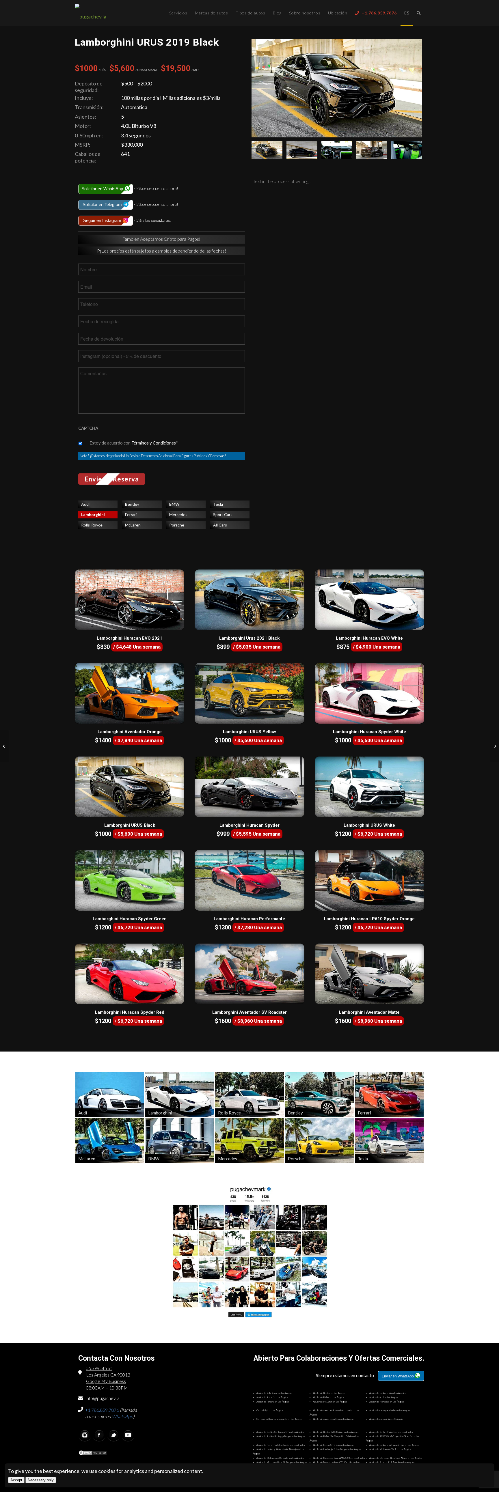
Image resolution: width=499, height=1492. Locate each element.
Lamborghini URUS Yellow (249, 731)
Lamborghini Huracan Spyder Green (130, 918)
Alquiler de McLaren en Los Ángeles (330, 1401)
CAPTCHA (88, 428)
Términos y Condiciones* (154, 442)
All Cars (220, 524)
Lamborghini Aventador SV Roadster (249, 1012)
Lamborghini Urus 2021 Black (249, 638)
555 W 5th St (99, 1368)
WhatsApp (122, 1416)
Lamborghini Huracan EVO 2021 (129, 638)
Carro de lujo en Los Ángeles (269, 1410)
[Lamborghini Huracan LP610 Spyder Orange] (369, 880)
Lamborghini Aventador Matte (369, 1012)
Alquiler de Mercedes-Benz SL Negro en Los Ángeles (281, 1462)
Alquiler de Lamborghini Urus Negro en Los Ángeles (337, 1449)
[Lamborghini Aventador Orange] (129, 693)
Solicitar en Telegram (103, 204)
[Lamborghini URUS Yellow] (249, 693)
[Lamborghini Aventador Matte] (369, 974)
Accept (16, 1480)
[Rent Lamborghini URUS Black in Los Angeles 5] (336, 150)
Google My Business (106, 1381)
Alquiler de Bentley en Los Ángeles (329, 1393)
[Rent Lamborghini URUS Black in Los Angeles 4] (406, 150)
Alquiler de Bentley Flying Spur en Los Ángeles (391, 1432)
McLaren (133, 524)
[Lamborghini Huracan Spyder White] (369, 693)
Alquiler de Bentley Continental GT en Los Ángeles (280, 1432)
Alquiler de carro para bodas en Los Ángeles (389, 1410)
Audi (85, 504)
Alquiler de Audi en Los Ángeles (383, 1397)
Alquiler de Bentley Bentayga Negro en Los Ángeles (280, 1436)
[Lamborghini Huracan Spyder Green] (129, 880)
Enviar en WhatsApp (398, 1376)
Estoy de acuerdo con (134, 442)
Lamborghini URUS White (369, 825)
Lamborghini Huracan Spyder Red (129, 1012)
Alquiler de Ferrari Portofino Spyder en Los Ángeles (280, 1445)
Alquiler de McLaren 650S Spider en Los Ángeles (280, 1457)
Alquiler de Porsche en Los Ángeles (272, 1401)
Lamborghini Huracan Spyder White (369, 731)
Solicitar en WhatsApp (102, 188)
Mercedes (178, 514)
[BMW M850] (4, 746)
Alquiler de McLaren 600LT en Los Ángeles (390, 1449)
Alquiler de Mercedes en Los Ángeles (386, 1401)
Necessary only (41, 1480)
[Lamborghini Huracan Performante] (249, 880)
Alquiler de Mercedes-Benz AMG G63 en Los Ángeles (339, 1457)
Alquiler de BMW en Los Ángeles (328, 1397)
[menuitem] (178, 13)
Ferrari (131, 514)
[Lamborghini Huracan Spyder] (249, 787)
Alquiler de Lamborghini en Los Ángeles (387, 1393)
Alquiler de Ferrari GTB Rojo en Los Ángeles (333, 1445)
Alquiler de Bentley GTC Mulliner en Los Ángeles (335, 1432)
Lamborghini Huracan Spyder (249, 825)
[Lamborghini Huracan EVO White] (369, 599)
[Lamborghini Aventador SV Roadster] (249, 974)
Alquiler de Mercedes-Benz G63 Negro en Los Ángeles (395, 1457)
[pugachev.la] (109, 16)
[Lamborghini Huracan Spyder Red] (129, 974)
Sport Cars (222, 514)
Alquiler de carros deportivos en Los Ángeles (333, 1419)
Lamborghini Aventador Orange (130, 731)
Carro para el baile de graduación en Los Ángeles (279, 1419)
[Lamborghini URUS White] (369, 787)
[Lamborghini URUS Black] (129, 787)
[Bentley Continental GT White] (494, 746)
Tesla (218, 504)
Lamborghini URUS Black (129, 825)
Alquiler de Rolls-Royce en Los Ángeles (274, 1393)
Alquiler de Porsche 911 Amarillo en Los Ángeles (391, 1462)
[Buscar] (418, 13)
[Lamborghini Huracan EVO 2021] (129, 599)
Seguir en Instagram (102, 220)
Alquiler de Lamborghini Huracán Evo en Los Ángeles (394, 1445)
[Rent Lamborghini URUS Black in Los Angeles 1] (301, 150)
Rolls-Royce (92, 524)
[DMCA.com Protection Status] (92, 1453)
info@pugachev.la (103, 1398)
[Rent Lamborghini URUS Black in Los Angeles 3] (371, 150)
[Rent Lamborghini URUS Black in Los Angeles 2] (337, 88)
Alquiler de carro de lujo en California (386, 1419)
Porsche (176, 524)
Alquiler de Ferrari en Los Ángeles (272, 1397)
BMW (174, 504)
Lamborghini (93, 514)
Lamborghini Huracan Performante (249, 918)
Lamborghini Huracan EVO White (369, 638)
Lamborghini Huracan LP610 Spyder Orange (369, 918)
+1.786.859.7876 (102, 1410)
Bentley (132, 504)
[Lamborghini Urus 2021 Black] (249, 599)
